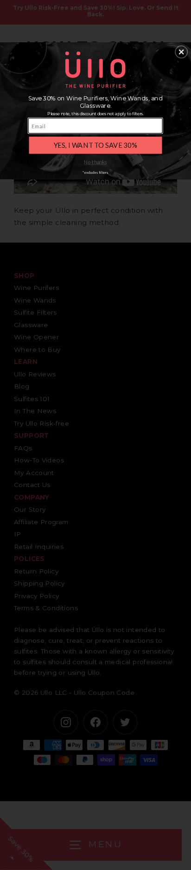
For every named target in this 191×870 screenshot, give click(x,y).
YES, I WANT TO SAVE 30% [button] (96, 145)
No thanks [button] (95, 161)
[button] (181, 51)
